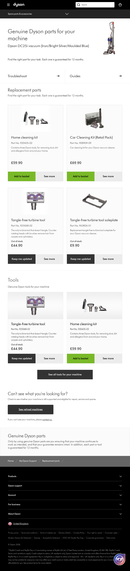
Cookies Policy (78, 533)
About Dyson (14, 514)
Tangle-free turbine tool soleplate (94, 220)
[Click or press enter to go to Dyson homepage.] (18, 6)
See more (49, 176)
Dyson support (15, 485)
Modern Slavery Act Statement (19, 538)
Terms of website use (48, 533)
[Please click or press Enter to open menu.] (8, 5)
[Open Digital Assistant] (119, 559)
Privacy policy (13, 533)
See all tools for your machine (65, 374)
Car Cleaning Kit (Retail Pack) (91, 137)
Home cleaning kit (24, 137)
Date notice (110, 538)
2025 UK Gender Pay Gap (73, 538)
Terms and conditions (29, 533)
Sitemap (37, 538)
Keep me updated (22, 258)
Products (12, 476)
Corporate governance (95, 538)
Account (12, 495)
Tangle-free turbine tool (28, 220)
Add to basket (21, 176)
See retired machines (31, 409)
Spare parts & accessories (20, 14)
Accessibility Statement (51, 538)
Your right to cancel (94, 533)
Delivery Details (64, 533)
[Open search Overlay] (95, 4)
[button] (18, 524)
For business (14, 504)
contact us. (47, 419)
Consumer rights (111, 533)
